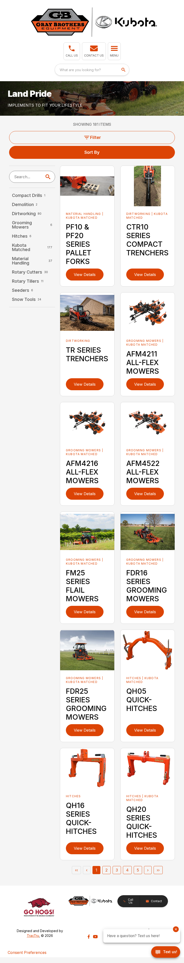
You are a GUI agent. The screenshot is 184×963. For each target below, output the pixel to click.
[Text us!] (165, 952)
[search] (124, 69)
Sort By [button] (92, 152)
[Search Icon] (49, 177)
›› (158, 870)
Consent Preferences (27, 952)
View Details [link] (85, 274)
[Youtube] (95, 936)
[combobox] (92, 69)
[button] (71, 51)
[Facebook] (88, 936)
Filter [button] (95, 137)
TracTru (33, 936)
